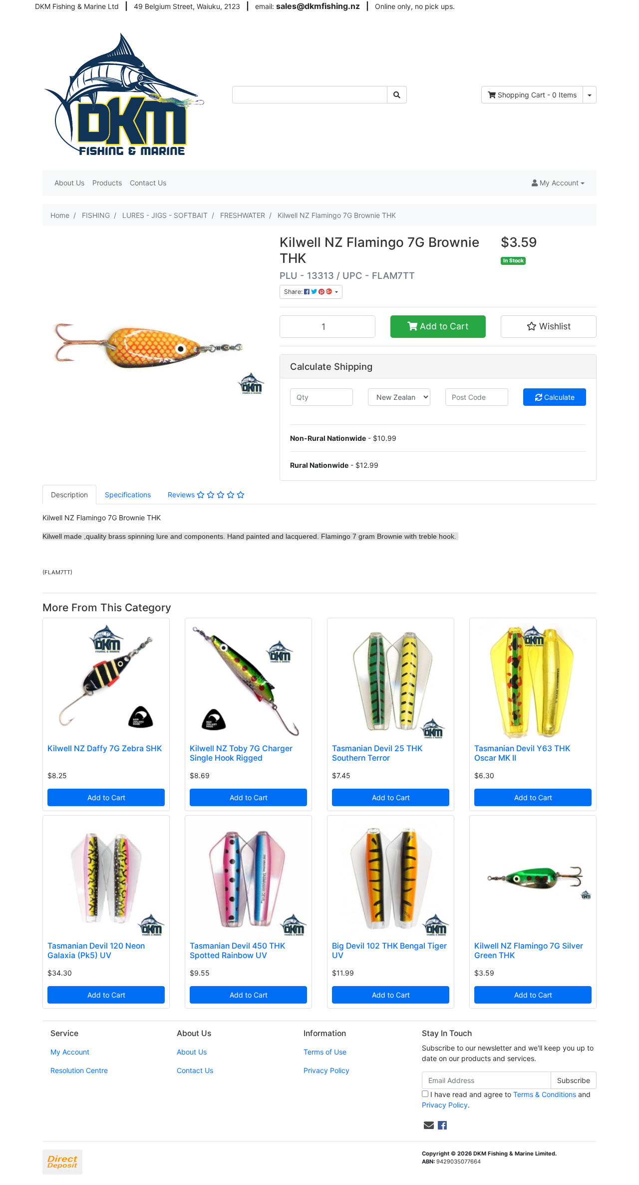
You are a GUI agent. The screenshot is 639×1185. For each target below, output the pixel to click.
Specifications (128, 494)
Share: (294, 291)
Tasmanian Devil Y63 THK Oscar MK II (522, 753)
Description (69, 494)
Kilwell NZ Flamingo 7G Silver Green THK (528, 950)
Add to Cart (442, 326)
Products (107, 182)
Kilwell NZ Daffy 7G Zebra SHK (104, 748)
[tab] (69, 494)
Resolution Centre (79, 1070)
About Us (69, 182)
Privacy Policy (326, 1070)
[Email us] (429, 1126)
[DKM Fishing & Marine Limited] (125, 93)
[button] (558, 182)
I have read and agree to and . (506, 1099)
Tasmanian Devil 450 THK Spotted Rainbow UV (237, 950)
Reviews (182, 494)
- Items (537, 94)
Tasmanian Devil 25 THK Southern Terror (377, 753)
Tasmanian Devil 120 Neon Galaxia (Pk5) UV (96, 950)
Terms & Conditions (544, 1094)
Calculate (558, 397)
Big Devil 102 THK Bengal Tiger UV (389, 950)
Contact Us (148, 182)
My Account (69, 1052)
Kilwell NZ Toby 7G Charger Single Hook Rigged (241, 753)
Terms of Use (325, 1052)
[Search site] (397, 94)
